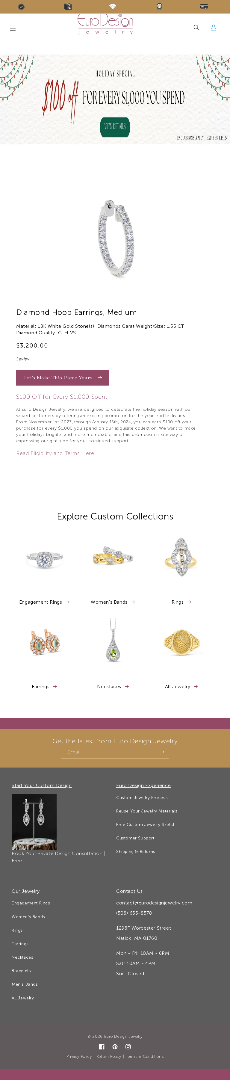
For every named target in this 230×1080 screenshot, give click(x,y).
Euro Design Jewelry (123, 1036)
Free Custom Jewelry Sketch (146, 824)
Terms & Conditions (145, 1056)
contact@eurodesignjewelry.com (154, 903)
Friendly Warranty (161, 6)
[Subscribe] (162, 752)
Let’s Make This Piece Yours (58, 377)
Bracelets (21, 970)
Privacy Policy (79, 1056)
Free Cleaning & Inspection (115, 6)
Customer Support (135, 838)
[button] (200, 28)
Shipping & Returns (135, 851)
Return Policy (108, 1056)
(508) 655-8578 (134, 913)
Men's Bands (25, 984)
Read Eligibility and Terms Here (55, 453)
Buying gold (69, 6)
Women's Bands (110, 602)
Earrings (41, 686)
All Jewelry (178, 686)
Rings (178, 602)
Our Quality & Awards (23, 6)
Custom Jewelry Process (142, 797)
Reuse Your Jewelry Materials (147, 811)
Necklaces (110, 686)
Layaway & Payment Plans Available (207, 6)
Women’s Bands (28, 916)
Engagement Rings (41, 602)
